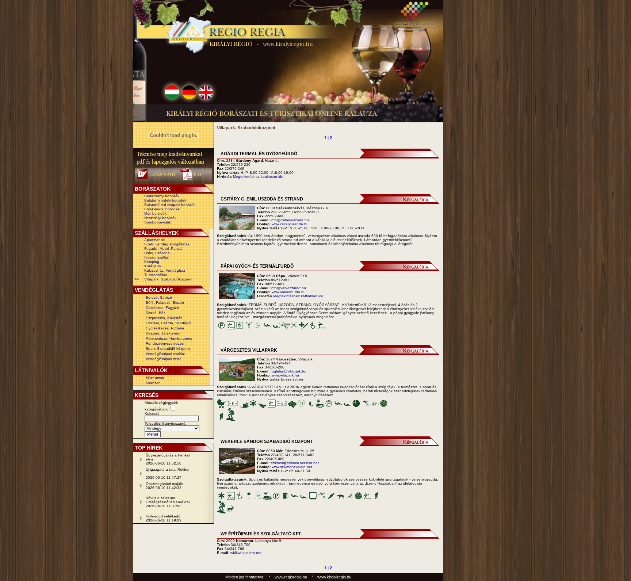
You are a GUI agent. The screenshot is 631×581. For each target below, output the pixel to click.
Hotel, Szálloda (157, 253)
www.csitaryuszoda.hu (290, 224)
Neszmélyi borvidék (160, 218)
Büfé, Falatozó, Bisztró (165, 303)
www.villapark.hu (285, 375)
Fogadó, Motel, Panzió (163, 248)
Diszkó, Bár (155, 313)
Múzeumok (155, 378)
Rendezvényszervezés (165, 343)
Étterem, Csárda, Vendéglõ (168, 323)
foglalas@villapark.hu (288, 371)
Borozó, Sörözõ (159, 297)
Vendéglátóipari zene (163, 359)
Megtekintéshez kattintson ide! (258, 177)
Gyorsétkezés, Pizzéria (165, 328)
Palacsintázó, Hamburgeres (169, 338)
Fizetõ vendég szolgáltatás (167, 244)
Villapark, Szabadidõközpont (168, 279)
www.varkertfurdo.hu (289, 292)
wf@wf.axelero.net (245, 553)
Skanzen (153, 383)
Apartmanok (154, 240)
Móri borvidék (155, 213)
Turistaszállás (155, 275)
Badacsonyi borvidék (161, 196)
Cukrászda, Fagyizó (162, 308)
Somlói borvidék (157, 222)
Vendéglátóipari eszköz (165, 354)
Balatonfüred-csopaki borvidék (169, 205)
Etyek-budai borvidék (162, 209)
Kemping (151, 262)
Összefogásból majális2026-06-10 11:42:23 (164, 486)
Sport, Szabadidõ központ (168, 349)
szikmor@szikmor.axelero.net (295, 463)
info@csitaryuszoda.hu (290, 220)
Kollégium (152, 266)
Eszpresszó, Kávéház (164, 318)
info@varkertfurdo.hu (288, 288)
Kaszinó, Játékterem (163, 333)
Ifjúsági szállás (156, 257)
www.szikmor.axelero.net (292, 467)
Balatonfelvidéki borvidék (165, 200)
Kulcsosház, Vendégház (164, 270)
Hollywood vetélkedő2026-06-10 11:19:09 (163, 518)
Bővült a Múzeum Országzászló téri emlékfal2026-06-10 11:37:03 (168, 502)
